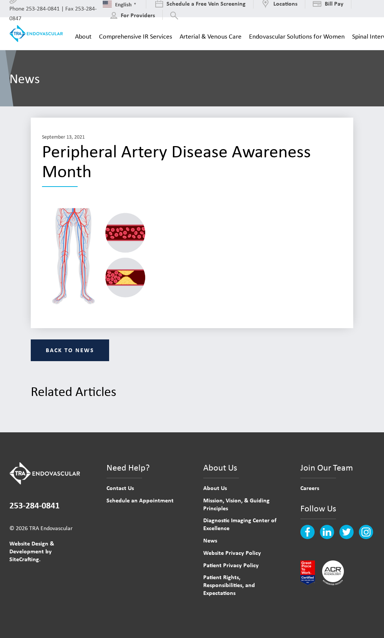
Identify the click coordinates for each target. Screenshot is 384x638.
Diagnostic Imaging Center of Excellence (239, 524)
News (210, 540)
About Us (215, 488)
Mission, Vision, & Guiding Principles (236, 504)
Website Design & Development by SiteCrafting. (31, 551)
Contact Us (120, 488)
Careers (309, 488)
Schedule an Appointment (140, 500)
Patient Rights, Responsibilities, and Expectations (229, 585)
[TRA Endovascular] (37, 33)
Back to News (70, 350)
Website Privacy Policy (232, 552)
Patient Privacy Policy (231, 565)
